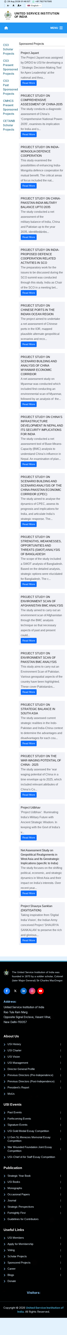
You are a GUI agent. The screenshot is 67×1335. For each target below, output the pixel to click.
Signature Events (18, 1124)
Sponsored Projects (19, 1262)
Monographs (15, 1188)
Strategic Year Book (19, 1175)
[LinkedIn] (23, 991)
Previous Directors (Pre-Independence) (30, 1075)
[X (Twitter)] (15, 991)
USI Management (18, 1062)
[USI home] (6, 973)
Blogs (11, 1275)
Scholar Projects (17, 1256)
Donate (12, 1281)
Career (12, 1268)
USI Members (16, 1237)
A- (8, 5)
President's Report (18, 1087)
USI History (14, 1044)
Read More (28, 82)
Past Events (15, 1112)
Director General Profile (21, 1069)
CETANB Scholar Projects (9, 125)
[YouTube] (40, 991)
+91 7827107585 (43, 1)
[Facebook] (7, 991)
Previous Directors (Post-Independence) (31, 1081)
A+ (19, 5)
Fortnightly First (17, 1212)
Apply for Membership (20, 1244)
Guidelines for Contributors (23, 1219)
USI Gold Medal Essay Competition (28, 1131)
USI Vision (14, 1056)
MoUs (11, 1093)
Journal (12, 1200)
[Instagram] (32, 991)
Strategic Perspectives (21, 1206)
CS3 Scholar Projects (8, 49)
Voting (11, 1250)
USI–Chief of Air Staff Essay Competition (31, 1157)
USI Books (14, 1181)
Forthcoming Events (19, 1118)
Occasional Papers (19, 1194)
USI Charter (14, 1050)
